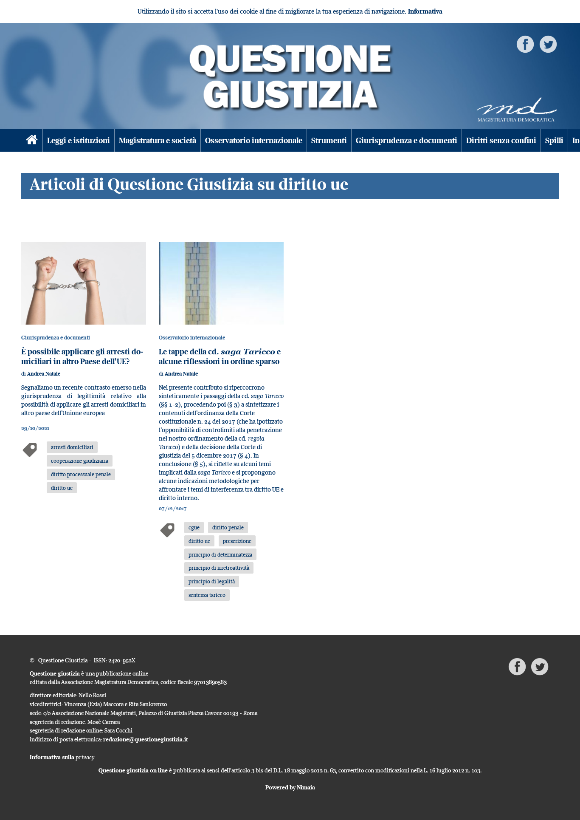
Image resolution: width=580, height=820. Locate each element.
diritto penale (228, 527)
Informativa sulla (62, 757)
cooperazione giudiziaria (79, 460)
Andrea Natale (43, 373)
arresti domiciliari (72, 447)
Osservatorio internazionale (253, 140)
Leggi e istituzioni (78, 140)
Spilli (554, 140)
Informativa (425, 11)
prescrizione (237, 540)
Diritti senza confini (501, 140)
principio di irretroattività (219, 567)
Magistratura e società (157, 140)
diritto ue (62, 487)
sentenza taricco (207, 594)
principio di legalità (212, 581)
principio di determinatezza (220, 554)
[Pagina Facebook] (525, 44)
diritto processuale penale (81, 474)
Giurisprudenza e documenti (406, 140)
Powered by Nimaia (290, 787)
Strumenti (329, 140)
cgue (194, 527)
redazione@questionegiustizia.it (145, 739)
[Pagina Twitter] (548, 44)
